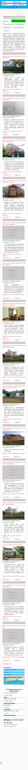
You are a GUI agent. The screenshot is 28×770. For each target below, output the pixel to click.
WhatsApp (6, 672)
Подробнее (17, 92)
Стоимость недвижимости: (11, 693)
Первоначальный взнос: (10, 699)
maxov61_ (10, 674)
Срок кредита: (7, 705)
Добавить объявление (18, 21)
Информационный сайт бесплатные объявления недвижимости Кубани (14, 17)
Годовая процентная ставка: (11, 711)
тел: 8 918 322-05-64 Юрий (10, 669)
